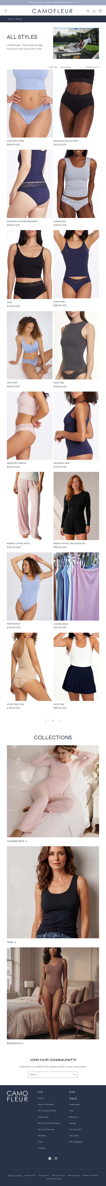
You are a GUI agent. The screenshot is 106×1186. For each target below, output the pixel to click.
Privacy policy (43, 1175)
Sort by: (53, 67)
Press (40, 1142)
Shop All (18, 19)
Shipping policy (74, 1175)
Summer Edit (75, 1129)
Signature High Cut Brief (66, 141)
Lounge (72, 1123)
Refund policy (30, 1175)
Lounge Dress (61, 624)
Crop (9, 302)
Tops (71, 1111)
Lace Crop (12, 383)
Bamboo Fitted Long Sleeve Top (69, 543)
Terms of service (58, 1175)
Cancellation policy (54, 1179)
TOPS (10, 942)
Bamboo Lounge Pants (18, 543)
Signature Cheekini (16, 463)
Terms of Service (46, 1129)
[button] (6, 11)
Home (10, 19)
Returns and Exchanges (49, 1123)
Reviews (42, 1135)
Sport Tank (59, 704)
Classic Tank (60, 221)
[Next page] (60, 720)
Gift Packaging (76, 1142)
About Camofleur (46, 1104)
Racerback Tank (61, 463)
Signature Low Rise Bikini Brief (22, 221)
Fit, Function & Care (47, 1111)
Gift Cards (74, 1135)
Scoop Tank (59, 302)
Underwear (74, 1104)
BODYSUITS (14, 1043)
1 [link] (45, 720)
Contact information (90, 1175)
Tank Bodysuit (14, 624)
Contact (41, 1148)
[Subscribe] (75, 1075)
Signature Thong (15, 141)
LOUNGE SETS (15, 841)
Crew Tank (59, 383)
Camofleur (18, 1176)
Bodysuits (73, 1117)
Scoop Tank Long (15, 704)
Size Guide (43, 1117)
